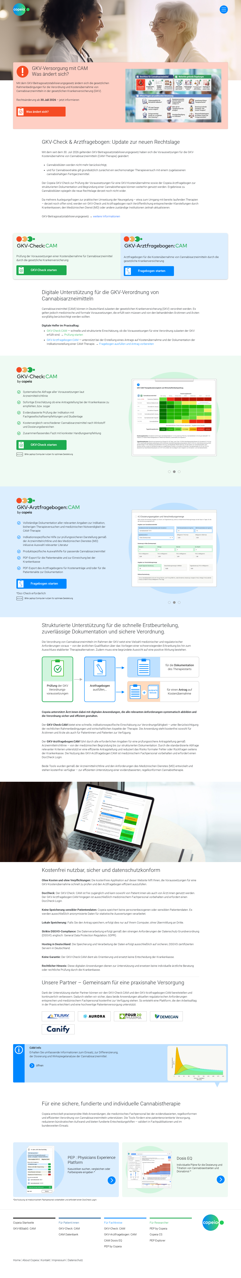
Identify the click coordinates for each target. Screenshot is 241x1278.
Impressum (59, 1260)
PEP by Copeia (113, 1246)
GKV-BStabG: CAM (24, 1228)
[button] (169, 472)
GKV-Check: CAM (69, 1228)
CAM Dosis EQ (113, 1240)
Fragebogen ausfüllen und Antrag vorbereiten (126, 343)
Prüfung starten (73, 334)
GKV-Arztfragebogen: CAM (120, 1234)
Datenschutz (75, 1260)
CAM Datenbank (68, 1234)
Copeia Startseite (23, 1222)
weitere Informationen (106, 216)
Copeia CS (156, 1234)
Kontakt (45, 1260)
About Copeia (30, 1260)
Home (17, 1260)
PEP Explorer (157, 1240)
